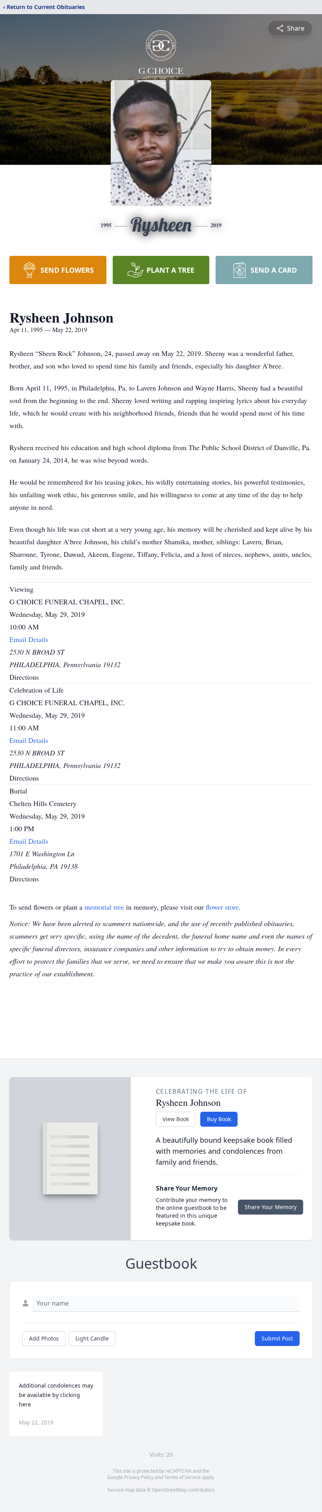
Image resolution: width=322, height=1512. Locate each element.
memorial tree (104, 907)
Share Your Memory (270, 1207)
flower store (222, 907)
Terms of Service (182, 1477)
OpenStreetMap (169, 1489)
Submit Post (277, 1338)
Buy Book (219, 1119)
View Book (176, 1119)
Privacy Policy (139, 1477)
